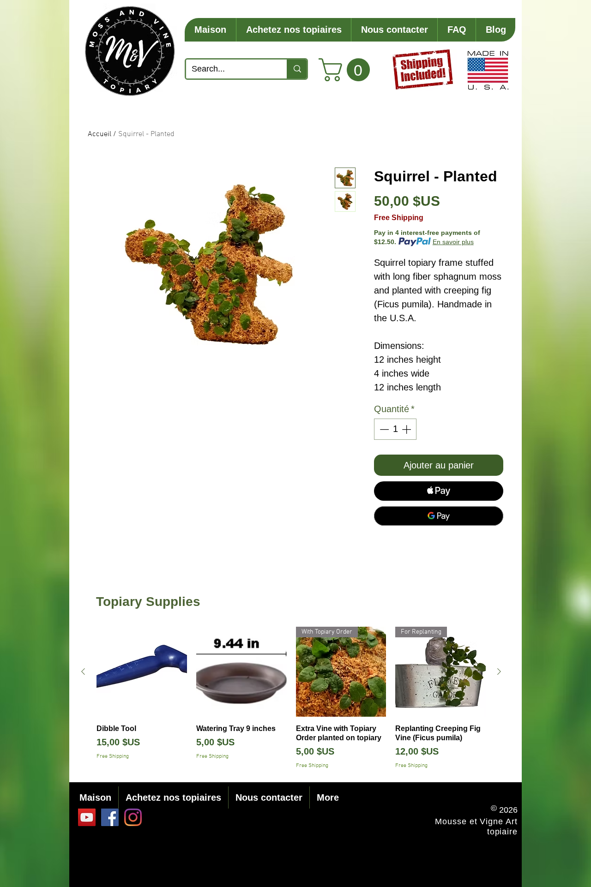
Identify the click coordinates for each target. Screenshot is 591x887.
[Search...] (297, 69)
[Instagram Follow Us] (133, 817)
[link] (347, 69)
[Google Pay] (438, 516)
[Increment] (407, 429)
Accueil (99, 134)
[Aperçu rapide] (141, 672)
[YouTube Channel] (87, 817)
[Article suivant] (499, 671)
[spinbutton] (395, 429)
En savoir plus (453, 242)
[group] (291, 698)
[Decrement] (383, 429)
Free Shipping (398, 218)
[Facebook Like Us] (110, 817)
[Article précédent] (83, 671)
